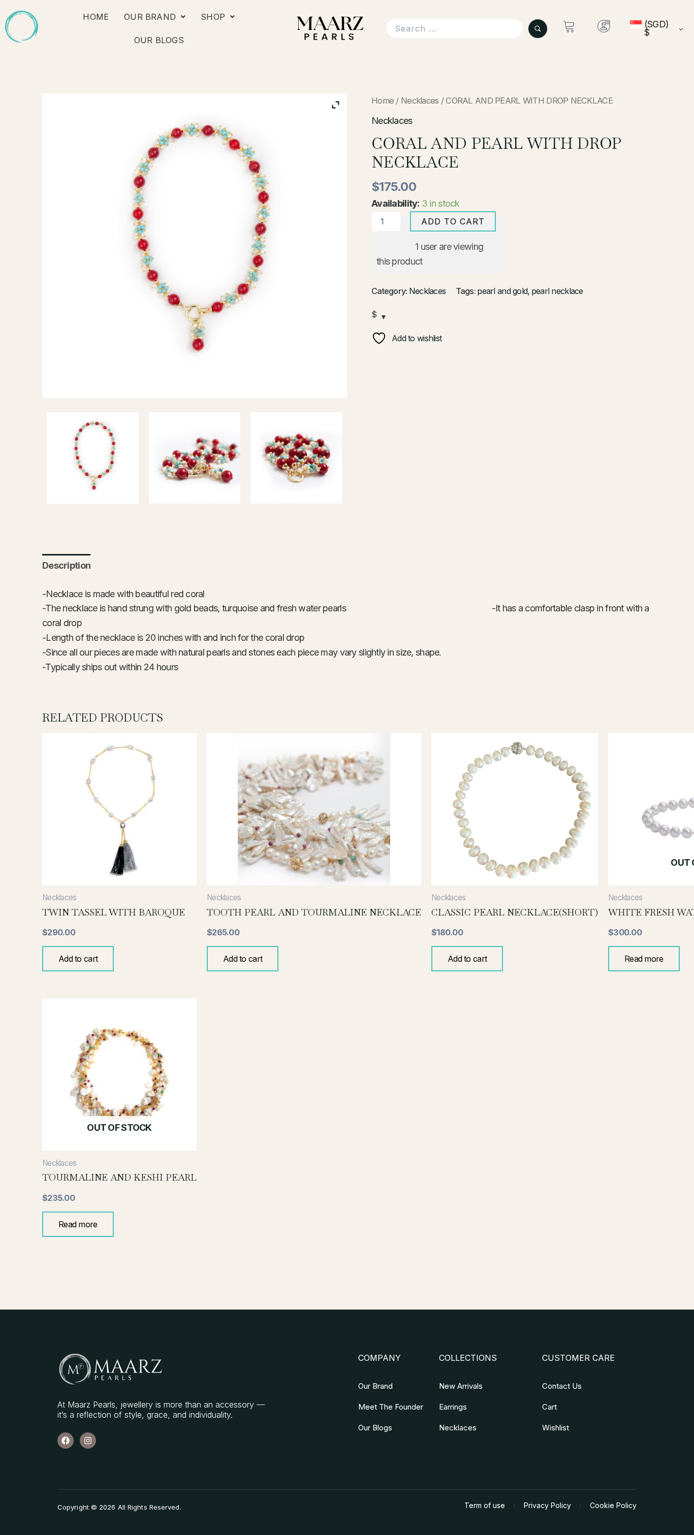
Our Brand (150, 17)
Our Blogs (159, 40)
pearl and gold (502, 291)
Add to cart (453, 221)
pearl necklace (557, 291)
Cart (549, 1407)
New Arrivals (461, 1386)
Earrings (453, 1407)
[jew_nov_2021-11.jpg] (93, 458)
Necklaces (420, 100)
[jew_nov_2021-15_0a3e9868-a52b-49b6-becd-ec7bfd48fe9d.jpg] (296, 458)
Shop (213, 17)
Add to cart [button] (78, 959)
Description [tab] (66, 565)
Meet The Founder (390, 1407)
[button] (154, 16)
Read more (644, 959)
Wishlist (555, 1427)
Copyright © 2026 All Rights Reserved (118, 1507)
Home (96, 17)
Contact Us (562, 1386)
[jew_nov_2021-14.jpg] (194, 458)
